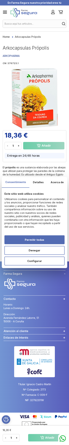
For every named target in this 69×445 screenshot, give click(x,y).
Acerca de (57, 182)
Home (6, 36)
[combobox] (34, 24)
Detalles (38, 182)
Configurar (34, 261)
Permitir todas (34, 239)
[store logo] (24, 12)
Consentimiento (15, 182)
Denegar (34, 250)
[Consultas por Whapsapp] (62, 438)
